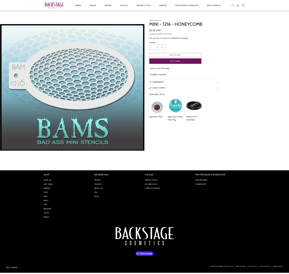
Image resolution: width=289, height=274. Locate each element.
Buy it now (175, 61)
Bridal (46, 217)
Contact (98, 184)
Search (97, 180)
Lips (45, 205)
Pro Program (201, 180)
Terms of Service (152, 188)
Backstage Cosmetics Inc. (225, 266)
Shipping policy (278, 266)
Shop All (48, 180)
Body (46, 200)
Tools (47, 213)
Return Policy (151, 184)
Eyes (46, 192)
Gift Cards (48, 184)
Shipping (152, 34)
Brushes (47, 209)
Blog (96, 196)
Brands (47, 188)
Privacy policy (252, 266)
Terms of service (265, 266)
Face (46, 196)
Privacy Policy (151, 180)
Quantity (152, 42)
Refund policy (240, 266)
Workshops (201, 184)
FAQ (96, 192)
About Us (98, 188)
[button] (78, 5)
